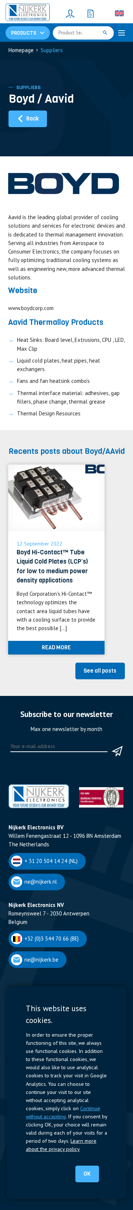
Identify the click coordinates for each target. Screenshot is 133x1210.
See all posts (99, 670)
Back (32, 118)
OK (87, 1173)
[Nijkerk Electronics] (28, 13)
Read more (56, 647)
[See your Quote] (90, 13)
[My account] (70, 13)
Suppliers (28, 88)
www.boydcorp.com (31, 308)
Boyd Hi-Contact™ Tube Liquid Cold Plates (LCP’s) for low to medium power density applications (52, 566)
